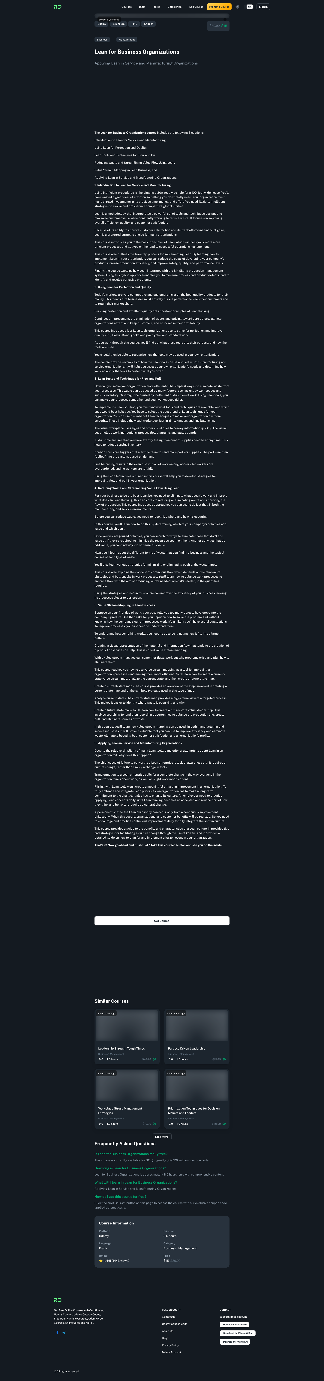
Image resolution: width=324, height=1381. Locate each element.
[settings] (237, 6)
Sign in (263, 6)
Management (127, 39)
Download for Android (235, 1324)
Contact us (168, 1316)
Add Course (196, 6)
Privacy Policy (170, 1345)
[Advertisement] (162, 96)
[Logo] (58, 6)
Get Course (161, 920)
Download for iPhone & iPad (238, 1333)
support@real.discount (233, 1316)
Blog (142, 6)
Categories (175, 6)
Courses (127, 6)
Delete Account (171, 1352)
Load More (161, 1136)
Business (102, 39)
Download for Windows (235, 1342)
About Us (167, 1330)
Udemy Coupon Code (174, 1323)
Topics (156, 6)
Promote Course (219, 6)
